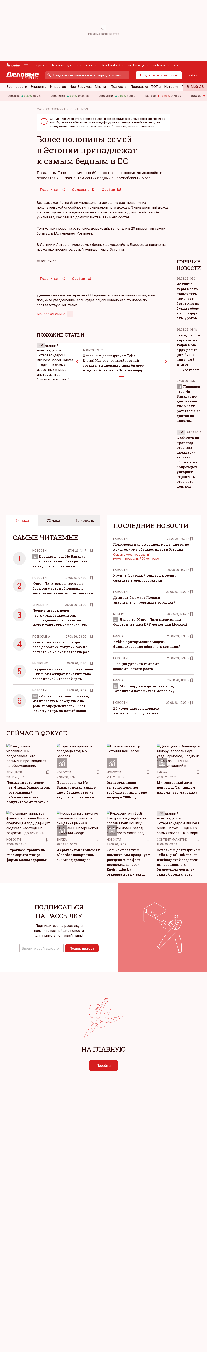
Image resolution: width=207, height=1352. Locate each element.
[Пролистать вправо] (166, 361)
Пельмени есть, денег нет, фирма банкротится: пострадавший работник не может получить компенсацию (28, 792)
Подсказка (139, 87)
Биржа (118, 636)
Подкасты (119, 87)
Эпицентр (38, 87)
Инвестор (58, 87)
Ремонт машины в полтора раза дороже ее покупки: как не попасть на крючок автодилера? (60, 647)
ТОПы (156, 87)
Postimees (84, 233)
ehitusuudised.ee (87, 65)
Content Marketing (172, 839)
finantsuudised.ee (113, 65)
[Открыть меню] (26, 65)
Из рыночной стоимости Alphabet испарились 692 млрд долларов (78, 855)
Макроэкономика (51, 314)
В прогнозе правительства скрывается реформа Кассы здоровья (26, 855)
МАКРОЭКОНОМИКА (51, 109)
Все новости (16, 87)
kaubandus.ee (161, 65)
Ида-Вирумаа (80, 87)
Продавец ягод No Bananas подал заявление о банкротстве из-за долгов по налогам (60, 561)
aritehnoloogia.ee (138, 65)
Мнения (101, 87)
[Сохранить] (91, 550)
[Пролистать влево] (77, 361)
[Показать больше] (176, 65)
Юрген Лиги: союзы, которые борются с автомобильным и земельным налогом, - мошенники (62, 588)
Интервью (40, 663)
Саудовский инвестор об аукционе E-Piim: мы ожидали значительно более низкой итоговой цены (62, 674)
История (171, 87)
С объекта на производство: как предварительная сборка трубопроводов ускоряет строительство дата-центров (188, 462)
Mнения (119, 614)
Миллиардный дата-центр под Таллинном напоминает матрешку (177, 787)
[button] (41, 948)
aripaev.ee (42, 65)
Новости (39, 550)
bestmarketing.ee (62, 65)
